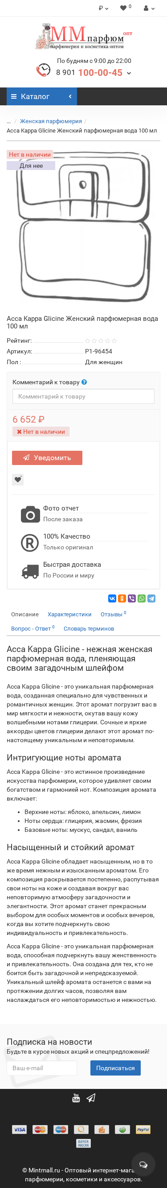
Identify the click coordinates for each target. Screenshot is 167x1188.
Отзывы (113, 614)
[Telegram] (151, 598)
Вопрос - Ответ (33, 628)
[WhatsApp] (142, 598)
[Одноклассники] (122, 598)
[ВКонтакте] (112, 598)
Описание (25, 614)
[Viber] (132, 598)
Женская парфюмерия (51, 121)
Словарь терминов (89, 628)
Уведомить (52, 457)
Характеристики (70, 614)
